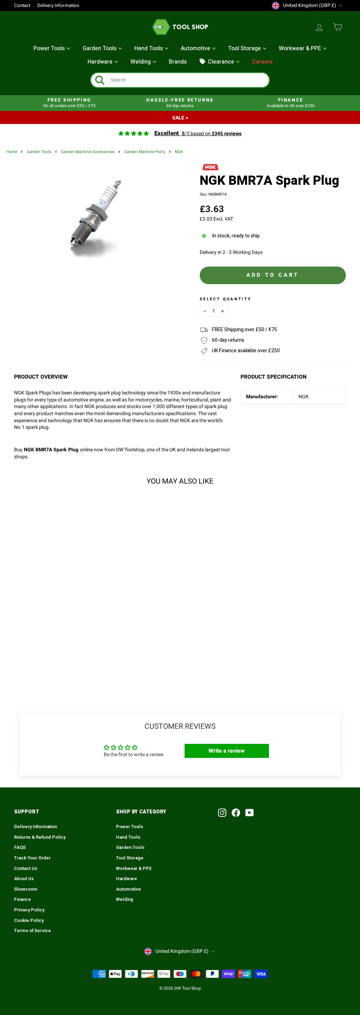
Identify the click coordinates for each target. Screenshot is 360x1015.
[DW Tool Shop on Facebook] (236, 812)
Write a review (226, 751)
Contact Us (25, 868)
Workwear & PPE (134, 868)
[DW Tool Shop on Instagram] (222, 812)
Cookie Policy (29, 920)
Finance (22, 899)
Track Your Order (32, 858)
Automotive (128, 889)
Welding (124, 899)
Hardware (126, 878)
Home (11, 152)
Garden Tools (39, 152)
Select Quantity (225, 299)
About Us (24, 878)
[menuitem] (52, 48)
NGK (179, 152)
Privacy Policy (29, 910)
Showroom (25, 889)
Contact (22, 5)
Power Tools (129, 826)
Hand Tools (128, 837)
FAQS (20, 847)
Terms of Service (32, 930)
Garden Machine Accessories (88, 152)
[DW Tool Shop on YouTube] (249, 812)
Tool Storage (129, 858)
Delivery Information (58, 5)
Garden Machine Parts (144, 152)
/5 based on (198, 133)
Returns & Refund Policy (39, 837)
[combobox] (188, 80)
